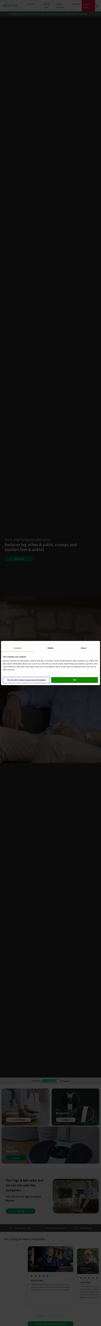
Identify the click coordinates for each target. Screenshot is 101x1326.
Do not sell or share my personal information (26, 680)
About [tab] (83, 648)
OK (74, 680)
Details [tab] (51, 648)
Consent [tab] (17, 648)
